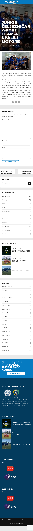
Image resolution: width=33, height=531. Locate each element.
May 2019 (5, 324)
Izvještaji (4, 200)
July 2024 (5, 290)
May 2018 (5, 343)
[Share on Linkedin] (19, 102)
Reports (17, 18)
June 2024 (5, 294)
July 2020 (5, 301)
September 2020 (7, 298)
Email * (4, 147)
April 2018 (5, 346)
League (4, 203)
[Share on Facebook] (13, 102)
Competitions (7, 18)
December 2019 (6, 309)
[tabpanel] (16, 61)
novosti (4, 215)
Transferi (4, 234)
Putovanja (5, 218)
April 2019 (5, 328)
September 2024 (7, 286)
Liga (3, 207)
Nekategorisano (6, 211)
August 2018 (5, 339)
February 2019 (6, 331)
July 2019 (4, 316)
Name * (4, 141)
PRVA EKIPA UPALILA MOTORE (21, 271)
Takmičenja (5, 226)
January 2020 (6, 305)
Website (4, 154)
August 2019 (5, 313)
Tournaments (6, 230)
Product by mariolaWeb (16, 523)
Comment (5, 120)
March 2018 (5, 350)
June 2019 (5, 320)
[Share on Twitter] (16, 102)
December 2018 (6, 335)
